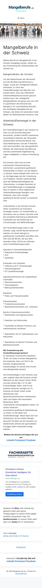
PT (21, 536)
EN (10, 536)
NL (7, 536)
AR (4, 536)
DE (16, 536)
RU (24, 536)
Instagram (20, 440)
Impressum (21, 547)
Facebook (31, 440)
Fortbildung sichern (14, 494)
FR (13, 536)
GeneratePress (21, 574)
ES (27, 536)
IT (19, 536)
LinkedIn (10, 440)
